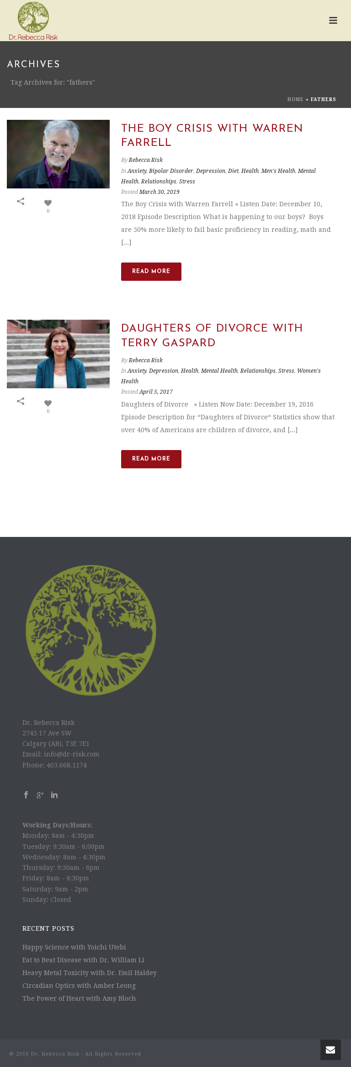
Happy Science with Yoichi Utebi (74, 947)
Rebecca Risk (146, 160)
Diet (233, 171)
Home (295, 99)
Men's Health (278, 171)
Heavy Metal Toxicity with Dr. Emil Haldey (89, 972)
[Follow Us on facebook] (26, 795)
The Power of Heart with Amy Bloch (79, 998)
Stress (187, 181)
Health (250, 171)
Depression (210, 171)
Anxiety (137, 171)
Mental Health (219, 371)
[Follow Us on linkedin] (54, 795)
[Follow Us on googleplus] (40, 795)
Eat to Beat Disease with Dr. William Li (83, 960)
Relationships (158, 181)
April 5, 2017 (156, 392)
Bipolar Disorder (171, 171)
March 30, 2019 (159, 192)
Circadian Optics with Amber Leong (79, 985)
